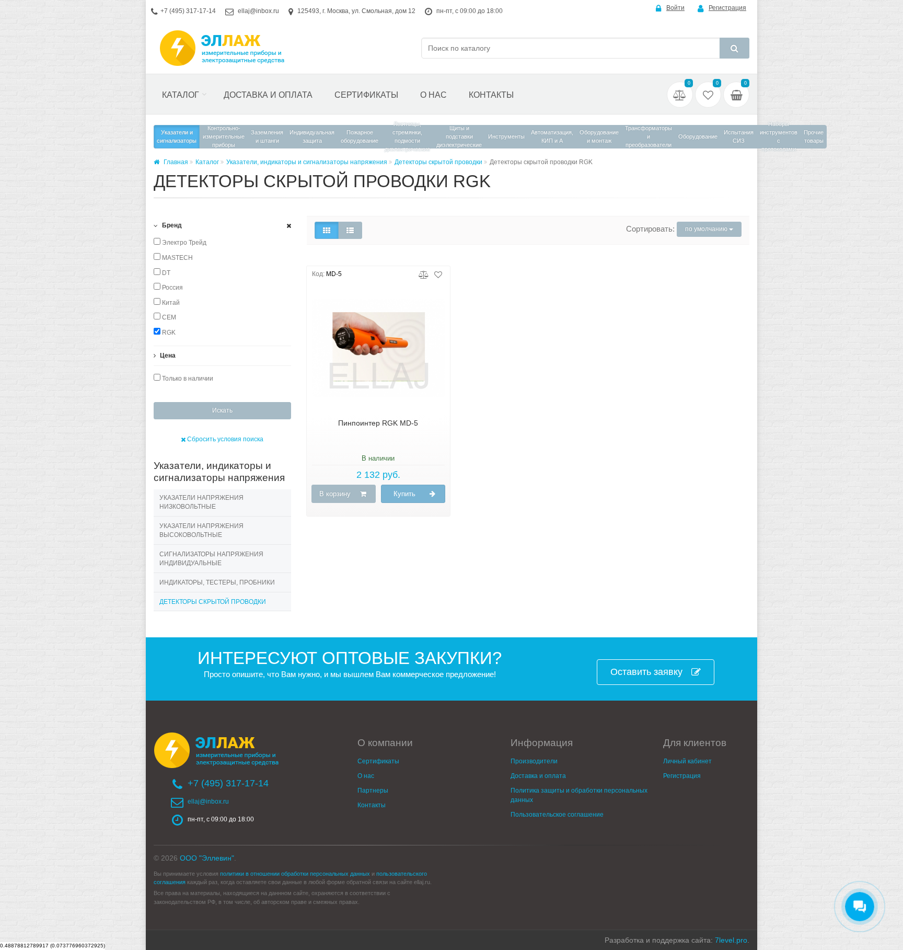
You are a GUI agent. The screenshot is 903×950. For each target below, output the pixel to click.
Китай (170, 302)
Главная (175, 162)
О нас (433, 94)
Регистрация (727, 8)
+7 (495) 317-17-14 (188, 11)
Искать (222, 410)
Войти (675, 8)
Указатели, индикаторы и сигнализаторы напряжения (306, 162)
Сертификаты (366, 94)
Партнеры (372, 790)
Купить (404, 494)
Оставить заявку (646, 672)
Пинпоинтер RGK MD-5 (378, 423)
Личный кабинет (687, 761)
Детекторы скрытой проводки (438, 162)
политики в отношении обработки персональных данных (295, 874)
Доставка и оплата (268, 94)
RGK (168, 332)
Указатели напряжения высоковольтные (201, 530)
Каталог (180, 94)
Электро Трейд (183, 242)
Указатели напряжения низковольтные (201, 502)
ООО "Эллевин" (207, 858)
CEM (168, 317)
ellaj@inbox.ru (258, 11)
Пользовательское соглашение (557, 814)
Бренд (171, 225)
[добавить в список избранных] (438, 274)
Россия (171, 287)
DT (165, 273)
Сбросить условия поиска (224, 439)
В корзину (335, 494)
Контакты (491, 94)
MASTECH (176, 257)
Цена (167, 355)
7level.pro (731, 940)
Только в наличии (186, 378)
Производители (534, 761)
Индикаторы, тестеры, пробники (217, 582)
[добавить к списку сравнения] (424, 274)
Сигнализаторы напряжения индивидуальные (211, 559)
